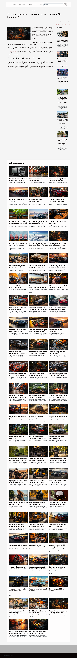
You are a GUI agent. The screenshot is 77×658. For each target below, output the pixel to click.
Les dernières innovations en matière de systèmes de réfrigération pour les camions (18, 181)
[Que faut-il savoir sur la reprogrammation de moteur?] (38, 366)
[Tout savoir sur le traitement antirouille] (58, 409)
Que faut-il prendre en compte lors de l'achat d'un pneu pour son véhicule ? (17, 397)
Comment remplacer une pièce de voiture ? (57, 352)
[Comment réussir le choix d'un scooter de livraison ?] (38, 473)
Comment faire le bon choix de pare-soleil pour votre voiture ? (58, 267)
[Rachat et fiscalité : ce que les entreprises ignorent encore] (62, 54)
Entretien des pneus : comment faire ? (35, 200)
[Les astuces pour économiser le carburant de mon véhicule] (18, 624)
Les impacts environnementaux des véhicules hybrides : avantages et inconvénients (62, 99)
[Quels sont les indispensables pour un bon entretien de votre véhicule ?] (58, 236)
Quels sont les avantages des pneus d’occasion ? (18, 266)
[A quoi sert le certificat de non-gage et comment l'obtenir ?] (38, 258)
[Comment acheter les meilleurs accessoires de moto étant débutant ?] (38, 451)
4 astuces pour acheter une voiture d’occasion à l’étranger (57, 526)
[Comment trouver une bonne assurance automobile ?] (58, 388)
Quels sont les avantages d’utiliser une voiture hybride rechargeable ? (38, 309)
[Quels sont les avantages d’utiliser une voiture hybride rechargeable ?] (38, 300)
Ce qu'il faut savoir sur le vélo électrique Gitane (18, 503)
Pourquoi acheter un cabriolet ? (55, 330)
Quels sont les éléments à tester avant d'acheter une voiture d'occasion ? (37, 568)
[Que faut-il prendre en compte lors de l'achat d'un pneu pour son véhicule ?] (18, 388)
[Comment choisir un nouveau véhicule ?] (18, 192)
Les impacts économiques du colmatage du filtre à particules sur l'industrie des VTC (38, 223)
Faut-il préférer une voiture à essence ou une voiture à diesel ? (58, 309)
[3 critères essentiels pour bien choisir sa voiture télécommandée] (58, 560)
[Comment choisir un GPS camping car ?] (58, 538)
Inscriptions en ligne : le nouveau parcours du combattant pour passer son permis (62, 40)
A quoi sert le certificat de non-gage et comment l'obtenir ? (37, 267)
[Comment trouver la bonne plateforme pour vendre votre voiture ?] (18, 409)
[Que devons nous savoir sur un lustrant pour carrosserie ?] (58, 495)
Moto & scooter (22, 4)
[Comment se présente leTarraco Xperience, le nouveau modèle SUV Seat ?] (38, 409)
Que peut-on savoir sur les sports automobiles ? (17, 590)
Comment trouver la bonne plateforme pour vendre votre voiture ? (17, 418)
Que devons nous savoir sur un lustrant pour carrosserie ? (58, 503)
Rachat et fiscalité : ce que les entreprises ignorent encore (62, 60)
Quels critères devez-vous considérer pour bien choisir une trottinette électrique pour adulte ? (58, 461)
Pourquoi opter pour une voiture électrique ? (57, 437)
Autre (41, 4)
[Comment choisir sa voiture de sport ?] (18, 538)
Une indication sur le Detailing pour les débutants (18, 352)
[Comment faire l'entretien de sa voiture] (38, 582)
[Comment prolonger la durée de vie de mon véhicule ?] (58, 171)
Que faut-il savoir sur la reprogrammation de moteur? (36, 375)
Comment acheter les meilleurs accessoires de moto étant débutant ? (36, 460)
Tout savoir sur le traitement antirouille (58, 417)
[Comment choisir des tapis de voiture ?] (58, 214)
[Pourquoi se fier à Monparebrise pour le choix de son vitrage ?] (38, 278)
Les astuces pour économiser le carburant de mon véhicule (18, 632)
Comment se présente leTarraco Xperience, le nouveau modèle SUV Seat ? (38, 418)
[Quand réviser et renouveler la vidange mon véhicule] (58, 603)
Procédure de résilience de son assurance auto (37, 612)
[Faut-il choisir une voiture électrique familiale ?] (58, 473)
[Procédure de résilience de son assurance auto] (38, 603)
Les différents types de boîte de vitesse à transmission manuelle (58, 375)
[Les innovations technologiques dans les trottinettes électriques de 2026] (62, 72)
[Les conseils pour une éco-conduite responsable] (38, 388)
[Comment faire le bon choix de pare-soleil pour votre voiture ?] (58, 258)
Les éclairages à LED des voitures (57, 590)
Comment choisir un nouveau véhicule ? (18, 200)
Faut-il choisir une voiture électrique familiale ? (57, 481)
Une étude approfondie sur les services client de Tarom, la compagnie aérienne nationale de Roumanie (38, 245)
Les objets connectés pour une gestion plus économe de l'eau (18, 223)
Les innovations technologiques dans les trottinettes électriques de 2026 (62, 79)
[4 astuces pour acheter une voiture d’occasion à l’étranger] (58, 517)
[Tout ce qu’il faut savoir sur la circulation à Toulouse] (18, 278)
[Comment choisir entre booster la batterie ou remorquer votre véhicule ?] (62, 134)
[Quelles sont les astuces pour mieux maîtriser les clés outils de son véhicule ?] (38, 322)
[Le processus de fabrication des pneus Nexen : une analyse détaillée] (18, 236)
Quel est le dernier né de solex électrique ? (17, 612)
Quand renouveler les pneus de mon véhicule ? (38, 179)
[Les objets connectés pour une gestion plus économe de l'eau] (18, 214)
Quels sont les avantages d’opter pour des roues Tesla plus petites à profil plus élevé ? (18, 569)
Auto (36, 4)
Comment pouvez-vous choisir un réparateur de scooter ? (16, 526)
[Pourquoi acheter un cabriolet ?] (58, 322)
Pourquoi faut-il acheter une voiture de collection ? (18, 308)
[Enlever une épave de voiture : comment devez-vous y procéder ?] (38, 344)
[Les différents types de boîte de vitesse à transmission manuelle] (58, 366)
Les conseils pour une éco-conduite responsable (37, 396)
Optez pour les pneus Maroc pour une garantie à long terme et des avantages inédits (18, 483)
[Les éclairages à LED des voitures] (58, 582)
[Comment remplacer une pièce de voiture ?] (58, 344)
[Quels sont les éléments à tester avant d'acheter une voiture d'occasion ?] (38, 560)
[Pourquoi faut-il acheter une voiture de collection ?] (18, 300)
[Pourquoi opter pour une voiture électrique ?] (58, 429)
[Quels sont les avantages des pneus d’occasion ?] (18, 258)
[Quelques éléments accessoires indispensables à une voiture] (38, 538)
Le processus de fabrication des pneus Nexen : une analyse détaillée (18, 245)
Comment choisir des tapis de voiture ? (57, 222)
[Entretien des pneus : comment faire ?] (38, 192)
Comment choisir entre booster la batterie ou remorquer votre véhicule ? (62, 142)
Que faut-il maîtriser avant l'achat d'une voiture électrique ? (17, 331)
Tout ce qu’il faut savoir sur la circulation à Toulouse (18, 286)
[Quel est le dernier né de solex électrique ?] (18, 603)
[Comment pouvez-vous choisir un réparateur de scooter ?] (18, 517)
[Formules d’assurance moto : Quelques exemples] (38, 495)
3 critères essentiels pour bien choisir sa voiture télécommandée (57, 568)
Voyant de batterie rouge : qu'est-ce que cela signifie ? (18, 374)
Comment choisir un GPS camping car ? (57, 546)
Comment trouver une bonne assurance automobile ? (58, 396)
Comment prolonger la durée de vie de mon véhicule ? (58, 179)
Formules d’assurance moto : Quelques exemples (38, 503)
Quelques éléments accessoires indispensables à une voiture (38, 546)
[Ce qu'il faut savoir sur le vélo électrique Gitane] (18, 495)
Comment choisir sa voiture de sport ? (18, 546)
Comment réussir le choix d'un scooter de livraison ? (37, 481)
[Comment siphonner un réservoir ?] (18, 429)
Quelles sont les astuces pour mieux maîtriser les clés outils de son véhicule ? (38, 331)
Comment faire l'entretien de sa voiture (38, 590)
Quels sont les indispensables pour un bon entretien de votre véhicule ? (58, 245)
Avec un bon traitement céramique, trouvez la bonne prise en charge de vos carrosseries (38, 439)
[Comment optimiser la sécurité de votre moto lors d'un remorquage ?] (62, 114)
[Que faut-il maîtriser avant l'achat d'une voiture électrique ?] (18, 322)
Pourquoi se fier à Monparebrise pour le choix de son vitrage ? (37, 287)
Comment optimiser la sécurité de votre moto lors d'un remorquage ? (62, 121)
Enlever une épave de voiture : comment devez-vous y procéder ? (38, 353)
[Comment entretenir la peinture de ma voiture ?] (58, 192)
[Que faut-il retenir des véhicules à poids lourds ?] (38, 517)
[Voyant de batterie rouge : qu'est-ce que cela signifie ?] (18, 366)
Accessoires (14, 4)
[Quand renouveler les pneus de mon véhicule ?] (38, 171)
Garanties (30, 4)
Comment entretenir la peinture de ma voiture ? (56, 200)
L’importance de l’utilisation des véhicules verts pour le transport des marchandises (18, 460)
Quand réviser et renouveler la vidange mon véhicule (58, 612)
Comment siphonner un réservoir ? (16, 437)
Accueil (8, 11)
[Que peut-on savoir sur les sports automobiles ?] (18, 582)
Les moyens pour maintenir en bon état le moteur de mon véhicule (37, 633)
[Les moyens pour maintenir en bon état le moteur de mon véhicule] (38, 624)
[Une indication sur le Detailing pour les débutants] (18, 344)
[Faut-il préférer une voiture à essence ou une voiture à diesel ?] (58, 300)
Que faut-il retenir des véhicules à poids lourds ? (37, 525)
